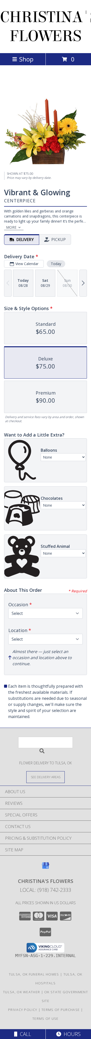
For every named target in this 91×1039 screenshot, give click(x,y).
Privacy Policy (22, 1009)
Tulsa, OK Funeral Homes (34, 974)
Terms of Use (45, 1018)
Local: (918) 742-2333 (45, 889)
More (11, 227)
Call (24, 1034)
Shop (26, 59)
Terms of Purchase (60, 1009)
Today (56, 263)
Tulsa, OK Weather (21, 992)
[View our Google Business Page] (45, 868)
